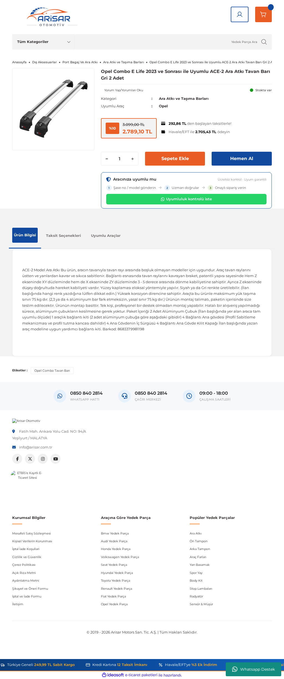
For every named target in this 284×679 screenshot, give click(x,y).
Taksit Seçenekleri (63, 235)
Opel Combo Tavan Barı (52, 371)
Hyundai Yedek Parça (117, 573)
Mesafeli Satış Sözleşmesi (31, 533)
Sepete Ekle (175, 158)
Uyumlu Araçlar (106, 235)
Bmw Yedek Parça (115, 533)
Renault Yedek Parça (116, 589)
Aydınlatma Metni (25, 580)
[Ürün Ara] (264, 42)
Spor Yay (196, 573)
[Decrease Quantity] (106, 158)
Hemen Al (241, 158)
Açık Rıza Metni (24, 573)
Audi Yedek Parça (114, 541)
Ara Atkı (196, 533)
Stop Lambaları (201, 589)
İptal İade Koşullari (25, 549)
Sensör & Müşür (201, 604)
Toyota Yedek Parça (115, 580)
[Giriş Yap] (239, 14)
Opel (163, 106)
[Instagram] (43, 459)
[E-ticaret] (141, 675)
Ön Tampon (198, 541)
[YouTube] (55, 459)
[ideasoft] (113, 675)
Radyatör (196, 596)
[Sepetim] (263, 14)
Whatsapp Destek (257, 669)
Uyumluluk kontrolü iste (189, 199)
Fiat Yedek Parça (113, 596)
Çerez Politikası (24, 565)
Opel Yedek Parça (114, 604)
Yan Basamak (200, 565)
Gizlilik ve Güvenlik (26, 557)
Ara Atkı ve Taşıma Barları (184, 98)
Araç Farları (198, 557)
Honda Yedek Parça (115, 549)
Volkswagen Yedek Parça (120, 557)
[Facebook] (17, 459)
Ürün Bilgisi (25, 235)
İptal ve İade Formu (26, 596)
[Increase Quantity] (132, 158)
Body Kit (196, 580)
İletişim (17, 604)
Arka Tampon (200, 549)
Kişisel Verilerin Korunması (32, 541)
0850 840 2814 (151, 393)
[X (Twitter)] (30, 459)
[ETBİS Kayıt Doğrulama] (27, 487)
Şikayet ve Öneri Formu (30, 589)
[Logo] (26, 421)
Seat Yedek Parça (114, 565)
